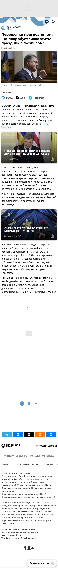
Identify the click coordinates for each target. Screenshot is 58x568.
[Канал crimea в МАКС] (51, 434)
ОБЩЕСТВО (21, 456)
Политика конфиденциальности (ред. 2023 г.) (23, 494)
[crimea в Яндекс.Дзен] (29, 434)
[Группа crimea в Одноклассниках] (40, 434)
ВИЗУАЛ (51, 456)
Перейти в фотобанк (36, 85)
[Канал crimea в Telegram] (7, 434)
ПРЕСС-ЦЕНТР (22, 464)
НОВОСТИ (6, 464)
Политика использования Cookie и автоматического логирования (27, 490)
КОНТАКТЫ (48, 464)
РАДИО (36, 464)
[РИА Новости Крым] (11, 28)
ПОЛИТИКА (8, 456)
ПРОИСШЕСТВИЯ (37, 456)
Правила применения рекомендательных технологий (28, 497)
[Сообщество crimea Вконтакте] (18, 434)
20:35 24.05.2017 (8, 48)
